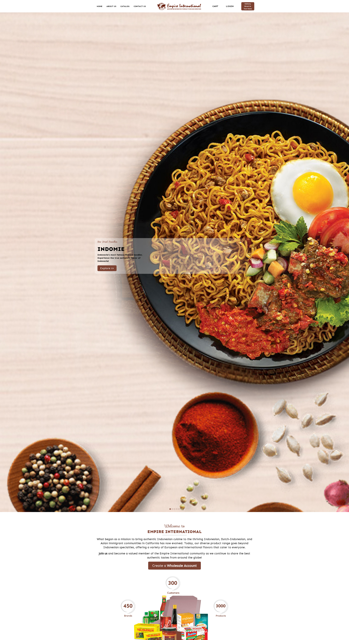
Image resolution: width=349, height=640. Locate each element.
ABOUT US (111, 6)
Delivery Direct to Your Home (248, 6)
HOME (99, 6)
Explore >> (107, 267)
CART (215, 6)
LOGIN (230, 6)
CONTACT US (140, 6)
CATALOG (125, 6)
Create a (174, 566)
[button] (170, 509)
